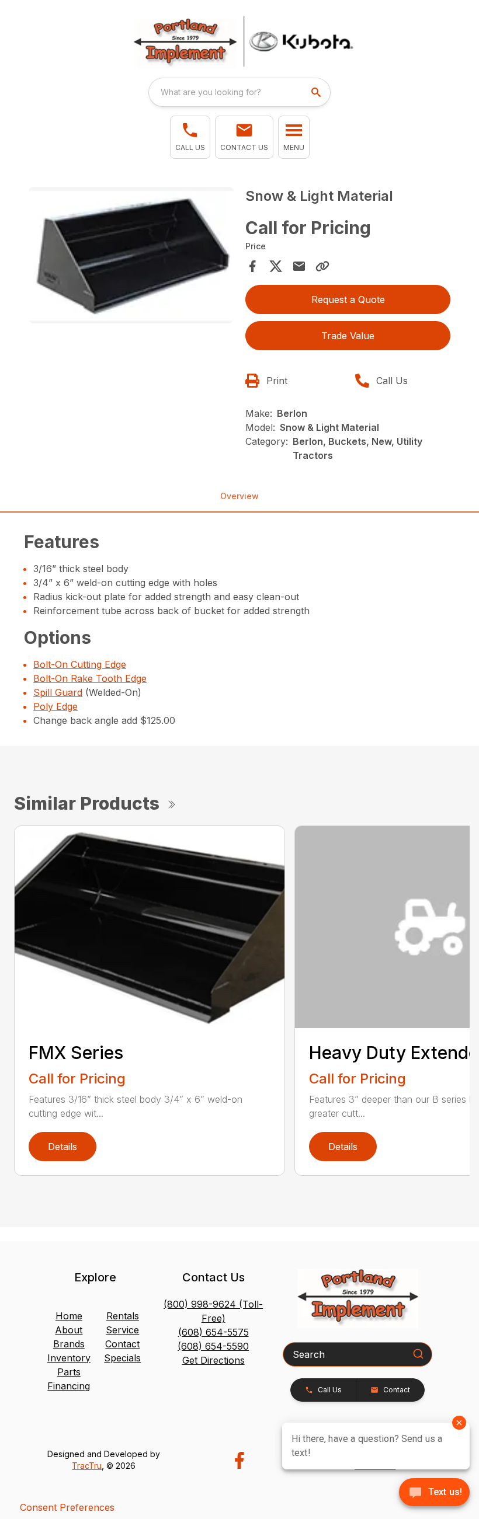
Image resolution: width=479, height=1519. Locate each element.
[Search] (418, 1354)
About (68, 1330)
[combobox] (239, 92)
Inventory (69, 1358)
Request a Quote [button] (348, 299)
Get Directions (213, 1360)
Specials (122, 1358)
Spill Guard (57, 692)
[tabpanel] (131, 257)
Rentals (122, 1316)
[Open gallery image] (131, 255)
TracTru (87, 1466)
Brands (69, 1344)
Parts (69, 1372)
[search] (317, 92)
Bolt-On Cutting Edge (79, 664)
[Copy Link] (322, 266)
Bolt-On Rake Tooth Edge (90, 678)
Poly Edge (55, 706)
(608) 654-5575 (213, 1332)
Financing (68, 1386)
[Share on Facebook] (252, 266)
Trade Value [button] (347, 336)
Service (122, 1330)
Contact (122, 1344)
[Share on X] (276, 266)
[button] (190, 137)
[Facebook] (239, 1460)
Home (68, 1316)
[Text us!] (434, 1493)
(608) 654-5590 (213, 1346)
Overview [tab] (239, 496)
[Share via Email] (299, 266)
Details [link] (62, 1146)
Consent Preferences (67, 1507)
